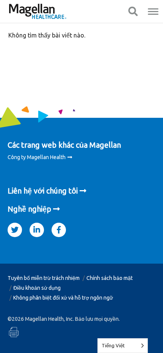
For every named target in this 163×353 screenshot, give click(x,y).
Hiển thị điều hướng (133, 11)
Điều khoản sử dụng (37, 288)
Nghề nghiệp (29, 209)
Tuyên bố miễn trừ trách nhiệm (44, 278)
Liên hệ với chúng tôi (43, 190)
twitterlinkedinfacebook (15, 227)
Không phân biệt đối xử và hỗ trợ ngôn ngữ (63, 298)
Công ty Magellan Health (37, 157)
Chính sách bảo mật (109, 278)
